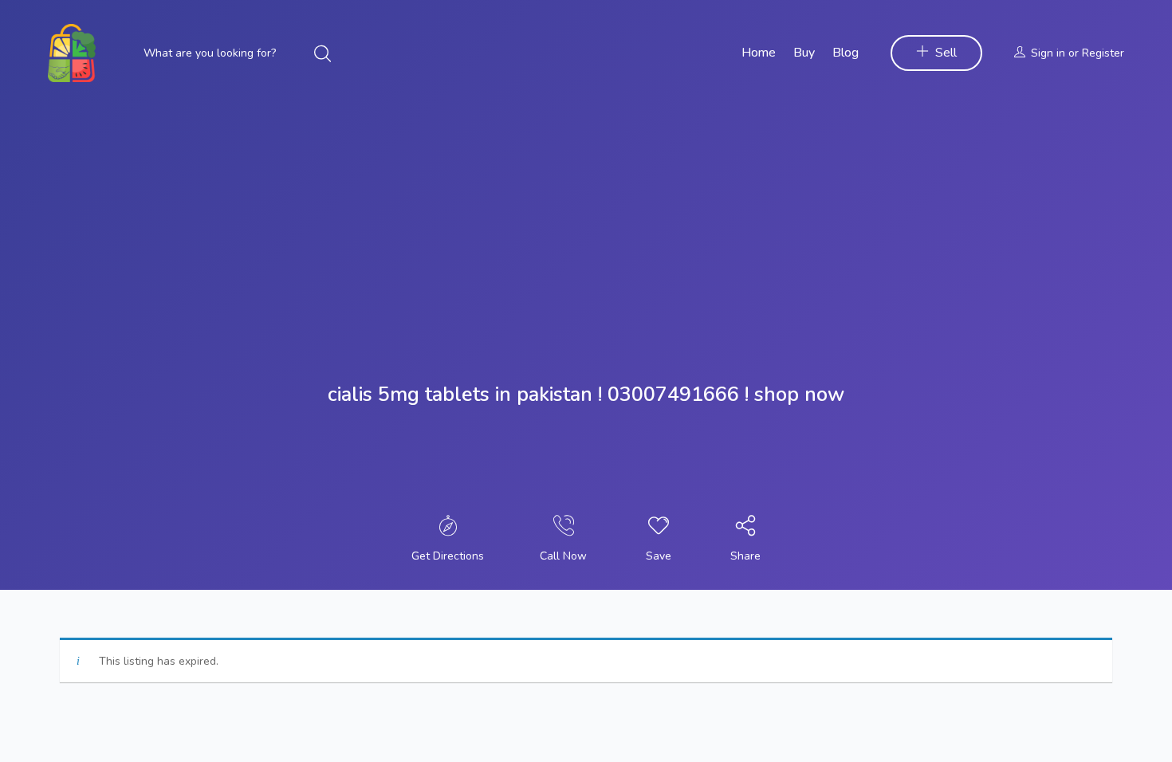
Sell (946, 52)
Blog (845, 52)
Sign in (1048, 53)
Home (758, 52)
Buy (804, 52)
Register (1103, 53)
